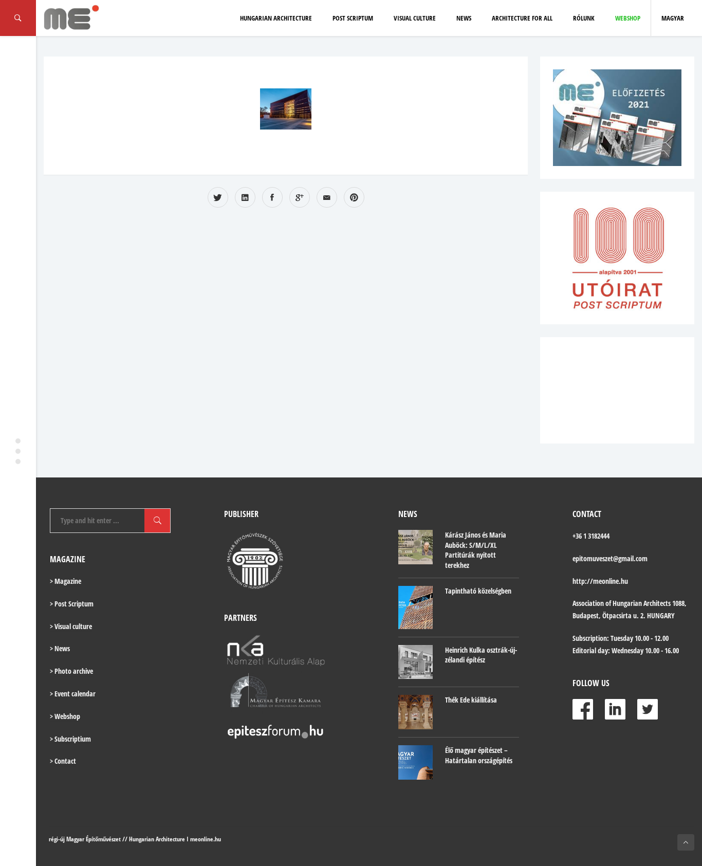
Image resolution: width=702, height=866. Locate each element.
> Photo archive (71, 671)
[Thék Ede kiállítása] (415, 712)
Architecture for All (522, 18)
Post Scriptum (352, 18)
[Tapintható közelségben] (415, 607)
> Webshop (65, 716)
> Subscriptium (70, 739)
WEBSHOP (627, 18)
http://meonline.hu (600, 581)
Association (588, 603)
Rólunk (584, 18)
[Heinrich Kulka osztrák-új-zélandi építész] (415, 662)
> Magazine (65, 581)
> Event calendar (73, 693)
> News (60, 648)
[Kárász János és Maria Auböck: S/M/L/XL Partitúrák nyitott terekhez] (415, 547)
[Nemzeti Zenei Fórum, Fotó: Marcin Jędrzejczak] (285, 109)
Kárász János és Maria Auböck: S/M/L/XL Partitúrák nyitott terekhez (475, 550)
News (463, 18)
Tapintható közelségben (478, 591)
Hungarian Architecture (276, 18)
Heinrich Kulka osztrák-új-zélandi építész (481, 655)
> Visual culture (71, 626)
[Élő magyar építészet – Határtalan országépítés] (415, 762)
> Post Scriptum (72, 604)
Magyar (672, 18)
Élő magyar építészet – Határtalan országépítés (478, 755)
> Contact (63, 761)
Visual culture (415, 18)
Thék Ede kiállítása (471, 700)
